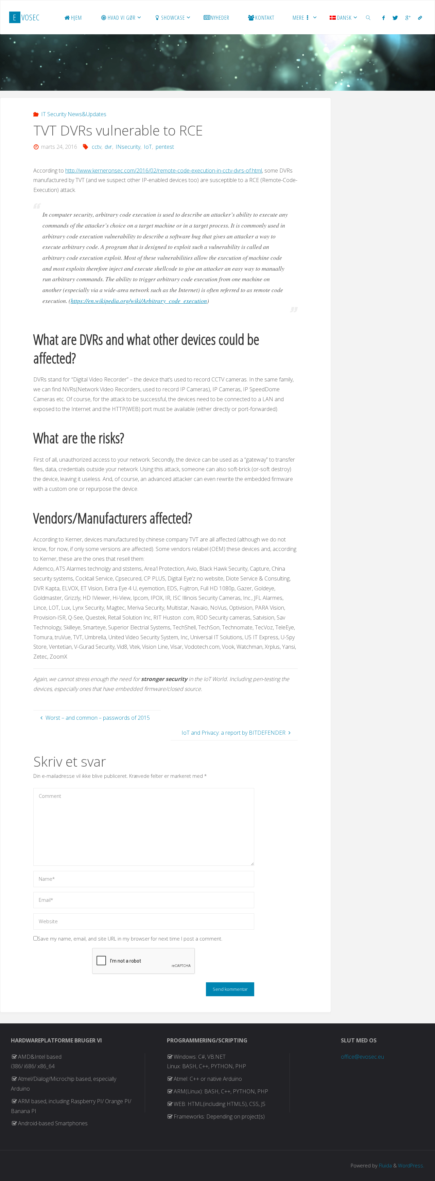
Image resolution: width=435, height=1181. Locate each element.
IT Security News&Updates (73, 114)
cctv (96, 146)
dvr (108, 146)
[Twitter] (394, 17)
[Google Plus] (408, 17)
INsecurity (128, 146)
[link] (368, 17)
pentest (165, 146)
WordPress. (411, 1165)
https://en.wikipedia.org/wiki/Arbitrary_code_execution (139, 301)
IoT (148, 146)
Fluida (385, 1165)
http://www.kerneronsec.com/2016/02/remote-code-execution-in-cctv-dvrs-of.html (163, 170)
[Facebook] (383, 17)
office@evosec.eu (362, 1056)
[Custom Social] (420, 17)
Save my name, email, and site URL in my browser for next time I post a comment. (130, 938)
